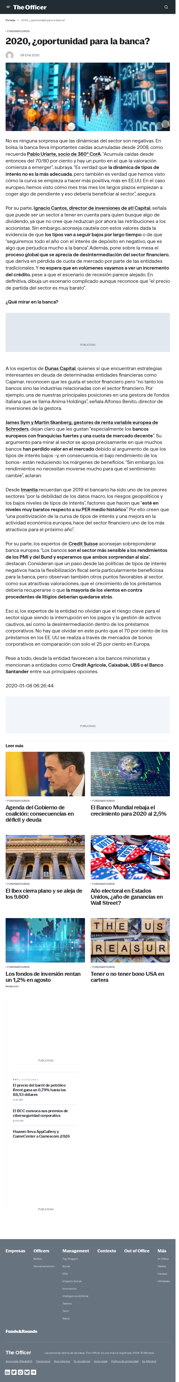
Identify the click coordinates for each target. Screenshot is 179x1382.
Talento (67, 1303)
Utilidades (164, 1281)
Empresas (15, 1250)
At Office (163, 1258)
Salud (65, 1318)
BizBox (38, 1258)
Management (75, 1250)
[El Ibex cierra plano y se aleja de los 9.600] (45, 857)
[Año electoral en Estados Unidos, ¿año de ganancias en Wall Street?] (130, 857)
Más (162, 1250)
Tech (65, 1310)
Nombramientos (44, 1266)
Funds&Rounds (18, 31)
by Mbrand (149, 1361)
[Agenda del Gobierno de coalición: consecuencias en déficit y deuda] (45, 774)
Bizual (66, 1266)
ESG (65, 1273)
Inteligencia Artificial (75, 1296)
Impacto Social (71, 1281)
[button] (8, 7)
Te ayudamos (82, 1361)
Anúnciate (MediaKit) (19, 1361)
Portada (10, 20)
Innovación (69, 1288)
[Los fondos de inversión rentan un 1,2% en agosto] (45, 940)
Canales (162, 1273)
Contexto (106, 1250)
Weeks (162, 1266)
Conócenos (43, 1361)
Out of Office (136, 1250)
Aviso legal (100, 1361)
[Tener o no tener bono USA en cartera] (130, 940)
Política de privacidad (124, 1361)
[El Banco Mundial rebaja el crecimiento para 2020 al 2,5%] (130, 774)
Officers (41, 1250)
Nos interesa (62, 1361)
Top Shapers (70, 1258)
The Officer (18, 1352)
